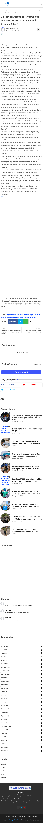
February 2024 (21, 751)
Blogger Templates (14, 820)
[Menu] (2, 4)
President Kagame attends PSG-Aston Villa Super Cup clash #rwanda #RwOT (26, 468)
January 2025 (21, 712)
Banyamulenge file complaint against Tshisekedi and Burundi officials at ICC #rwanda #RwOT (26, 505)
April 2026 (21, 660)
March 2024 (21, 747)
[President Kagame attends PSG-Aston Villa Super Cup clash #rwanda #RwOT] (5, 468)
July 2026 (21, 650)
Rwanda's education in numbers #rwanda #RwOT (27, 430)
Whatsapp (25, 321)
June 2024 (21, 737)
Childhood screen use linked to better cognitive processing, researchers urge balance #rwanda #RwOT (26, 442)
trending (3, 777)
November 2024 (21, 719)
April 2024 (21, 744)
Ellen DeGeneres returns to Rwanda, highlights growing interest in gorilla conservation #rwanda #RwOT (25, 530)
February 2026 (21, 667)
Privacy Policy (32, 816)
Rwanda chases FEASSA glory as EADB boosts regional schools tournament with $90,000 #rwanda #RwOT (26, 493)
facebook (12, 385)
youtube (33, 385)
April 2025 (21, 702)
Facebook (13, 321)
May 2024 (21, 740)
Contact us (22, 816)
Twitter (20, 321)
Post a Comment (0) (21, 372)
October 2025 (21, 681)
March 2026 (21, 664)
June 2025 (21, 695)
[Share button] (30, 321)
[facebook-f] (18, 807)
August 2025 (21, 688)
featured (3, 764)
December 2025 (21, 674)
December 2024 (21, 716)
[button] (41, 4)
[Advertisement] (21, 570)
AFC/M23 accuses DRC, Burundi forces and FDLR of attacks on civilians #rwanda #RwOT (27, 518)
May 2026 (21, 657)
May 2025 (21, 698)
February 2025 (21, 709)
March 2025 (21, 705)
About (14, 816)
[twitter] (21, 807)
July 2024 (21, 733)
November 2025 (21, 677)
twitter (12, 390)
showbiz (3, 774)
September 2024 (21, 726)
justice (2, 767)
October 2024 (21, 723)
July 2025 (21, 691)
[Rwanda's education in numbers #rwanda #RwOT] (5, 430)
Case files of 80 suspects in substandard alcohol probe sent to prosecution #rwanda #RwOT (26, 455)
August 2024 (21, 730)
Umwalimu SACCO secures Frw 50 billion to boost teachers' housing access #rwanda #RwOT (27, 480)
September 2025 (21, 684)
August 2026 (21, 646)
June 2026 (21, 653)
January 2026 (21, 671)
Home (2, 11)
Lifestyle (3, 771)
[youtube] (25, 807)
